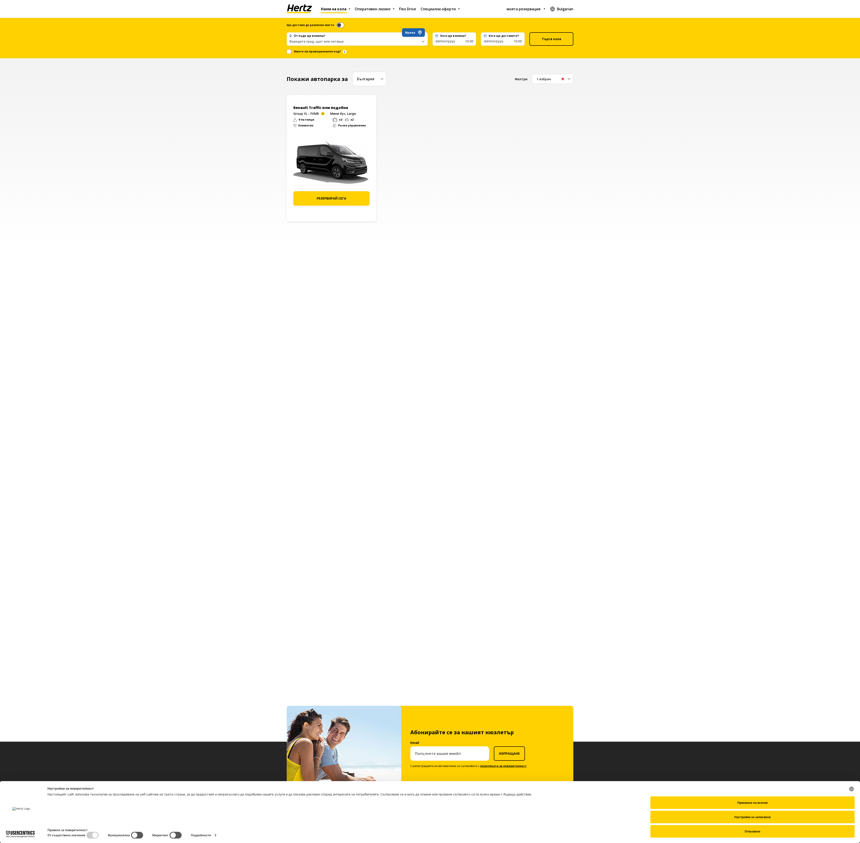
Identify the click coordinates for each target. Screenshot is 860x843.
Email (414, 743)
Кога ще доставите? (504, 36)
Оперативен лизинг (373, 9)
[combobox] (357, 41)
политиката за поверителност (503, 766)
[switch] (340, 25)
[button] (454, 39)
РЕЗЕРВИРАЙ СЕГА (331, 198)
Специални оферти (438, 9)
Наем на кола (333, 9)
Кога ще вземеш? (453, 36)
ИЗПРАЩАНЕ (509, 753)
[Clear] (562, 79)
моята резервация (523, 9)
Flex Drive (407, 9)
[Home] (299, 8)
